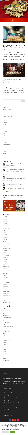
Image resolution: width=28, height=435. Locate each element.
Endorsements (6, 111)
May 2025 (5, 235)
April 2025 (5, 237)
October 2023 (5, 257)
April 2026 (5, 219)
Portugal (5, 133)
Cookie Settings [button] (5, 431)
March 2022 (5, 277)
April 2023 (5, 262)
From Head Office (6, 144)
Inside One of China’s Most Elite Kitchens (14, 184)
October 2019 (5, 300)
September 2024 (6, 248)
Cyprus (5, 122)
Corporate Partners (7, 109)
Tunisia (5, 140)
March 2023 (5, 264)
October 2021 (5, 284)
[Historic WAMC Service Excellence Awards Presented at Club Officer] (4, 164)
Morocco (5, 131)
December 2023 (6, 255)
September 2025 (6, 228)
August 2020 (5, 298)
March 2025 (5, 239)
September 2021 (6, 286)
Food (4, 114)
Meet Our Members (7, 149)
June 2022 (5, 275)
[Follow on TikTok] (18, 420)
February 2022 (6, 280)
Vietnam (5, 142)
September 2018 (6, 302)
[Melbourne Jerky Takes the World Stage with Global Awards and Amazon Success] (4, 189)
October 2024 (5, 246)
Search (23, 100)
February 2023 (6, 266)
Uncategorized (6, 157)
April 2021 (5, 289)
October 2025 (5, 226)
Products (5, 151)
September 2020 (6, 295)
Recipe (4, 153)
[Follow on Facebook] (10, 420)
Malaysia (5, 129)
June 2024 (5, 250)
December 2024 (6, 244)
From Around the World (7, 116)
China (4, 105)
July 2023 (5, 259)
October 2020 (5, 293)
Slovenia (5, 135)
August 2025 (5, 230)
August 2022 (5, 273)
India (5, 124)
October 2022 (5, 268)
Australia (5, 118)
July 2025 (5, 232)
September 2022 (6, 271)
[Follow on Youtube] (15, 420)
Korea (5, 126)
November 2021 (6, 282)
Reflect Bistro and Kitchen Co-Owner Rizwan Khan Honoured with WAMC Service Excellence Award (14, 171)
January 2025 (5, 241)
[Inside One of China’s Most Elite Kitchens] (4, 185)
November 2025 (6, 223)
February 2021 (6, 291)
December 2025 (6, 221)
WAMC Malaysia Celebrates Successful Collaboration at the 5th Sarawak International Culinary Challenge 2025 (14, 178)
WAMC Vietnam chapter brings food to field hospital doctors (14, 46)
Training (4, 155)
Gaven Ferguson (7, 47)
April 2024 (5, 253)
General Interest (6, 146)
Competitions (5, 107)
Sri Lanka (5, 138)
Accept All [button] (12, 431)
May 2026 (5, 217)
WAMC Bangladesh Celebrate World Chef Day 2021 (13, 80)
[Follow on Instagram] (13, 420)
